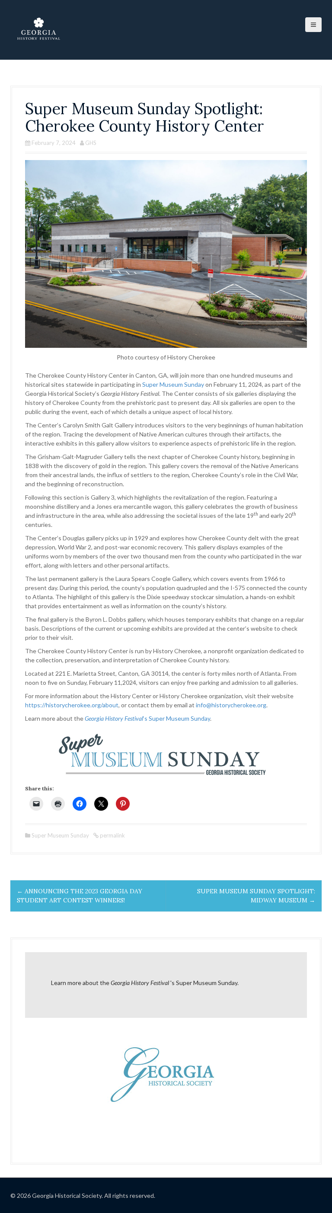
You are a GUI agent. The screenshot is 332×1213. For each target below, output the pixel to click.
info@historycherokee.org (231, 705)
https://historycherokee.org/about (71, 705)
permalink (112, 835)
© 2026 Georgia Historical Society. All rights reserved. (82, 1195)
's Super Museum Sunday (174, 982)
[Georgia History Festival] (38, 29)
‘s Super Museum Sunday (147, 718)
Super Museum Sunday (173, 384)
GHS (90, 142)
